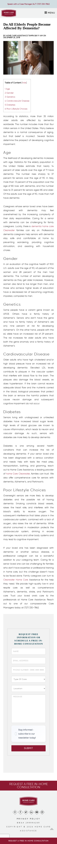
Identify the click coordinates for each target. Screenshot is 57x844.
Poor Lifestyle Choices (16, 108)
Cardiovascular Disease (17, 100)
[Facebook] (20, 811)
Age (7, 88)
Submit (28, 748)
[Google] (15, 811)
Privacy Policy (28, 819)
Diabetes (10, 104)
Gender (9, 92)
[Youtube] (36, 811)
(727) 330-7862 (43, 4)
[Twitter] (25, 811)
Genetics (10, 96)
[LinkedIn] (31, 811)
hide (24, 82)
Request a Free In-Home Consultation (28, 841)
